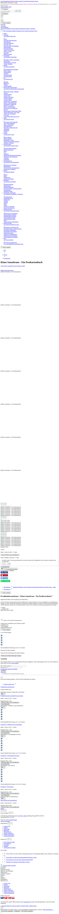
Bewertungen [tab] (7, 589)
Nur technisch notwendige (7, 911)
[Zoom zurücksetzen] (5, 521)
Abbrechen (3, 672)
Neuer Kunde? (15, 663)
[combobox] (8, 11)
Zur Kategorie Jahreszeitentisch (11, 162)
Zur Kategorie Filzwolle (9, 36)
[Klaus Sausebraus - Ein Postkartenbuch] (11, 272)
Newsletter (6, 845)
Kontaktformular (13, 820)
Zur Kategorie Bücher (9, 172)
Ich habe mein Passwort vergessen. (9, 669)
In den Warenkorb (5, 566)
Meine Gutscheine (30, 28)
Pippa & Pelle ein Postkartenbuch (9, 800)
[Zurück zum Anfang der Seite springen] (2, 908)
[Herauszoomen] (2, 521)
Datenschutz (7, 829)
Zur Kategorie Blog (8, 240)
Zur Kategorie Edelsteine (10, 181)
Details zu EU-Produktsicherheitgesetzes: (12, 620)
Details (2, 808)
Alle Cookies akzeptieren (27, 911)
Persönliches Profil (10, 28)
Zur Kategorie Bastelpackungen (11, 210)
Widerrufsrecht (7, 831)
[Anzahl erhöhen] (9, 564)
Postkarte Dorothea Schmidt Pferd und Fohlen (12, 695)
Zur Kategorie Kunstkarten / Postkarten (13, 194)
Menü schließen (6, 23)
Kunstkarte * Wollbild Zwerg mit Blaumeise (11, 724)
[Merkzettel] (2, 18)
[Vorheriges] (2, 504)
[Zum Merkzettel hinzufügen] (3, 694)
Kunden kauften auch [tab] (9, 684)
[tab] (30, 587)
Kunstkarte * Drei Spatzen (7, 786)
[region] (29, 4)
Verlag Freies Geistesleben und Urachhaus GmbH (13, 266)
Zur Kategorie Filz (8, 79)
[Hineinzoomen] (8, 521)
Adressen (17, 28)
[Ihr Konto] (2, 20)
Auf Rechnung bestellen (9, 847)
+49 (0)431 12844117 (22, 816)
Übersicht (3, 28)
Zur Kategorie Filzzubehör (10, 57)
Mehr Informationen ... (48, 909)
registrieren (5, 27)
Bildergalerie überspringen (7, 270)
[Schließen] (1, 519)
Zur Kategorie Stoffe (9, 119)
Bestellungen (23, 28)
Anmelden (3, 26)
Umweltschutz (7, 843)
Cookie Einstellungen (9, 836)
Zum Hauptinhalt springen (7, 1)
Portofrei (6, 846)
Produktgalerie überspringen (7, 687)
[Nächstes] (5, 504)
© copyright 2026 (5, 906)
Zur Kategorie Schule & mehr (11, 145)
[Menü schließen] (4, 68)
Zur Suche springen (19, 1)
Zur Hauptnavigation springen (31, 1)
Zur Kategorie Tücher (9, 134)
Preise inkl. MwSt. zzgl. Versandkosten (10, 555)
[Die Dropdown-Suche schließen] (19, 11)
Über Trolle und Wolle (9, 842)
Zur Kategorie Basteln (9, 66)
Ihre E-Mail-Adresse (6, 666)
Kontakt (6, 827)
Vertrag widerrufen (5, 821)
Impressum (6, 830)
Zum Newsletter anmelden (9, 865)
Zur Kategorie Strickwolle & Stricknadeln (14, 89)
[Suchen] (16, 11)
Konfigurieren (17, 911)
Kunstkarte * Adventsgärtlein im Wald (10, 755)
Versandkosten (26, 902)
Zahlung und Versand (9, 834)
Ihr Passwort (4, 667)
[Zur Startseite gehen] (6, 6)
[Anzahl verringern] (3, 564)
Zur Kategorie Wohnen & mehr (11, 224)
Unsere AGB (7, 826)
